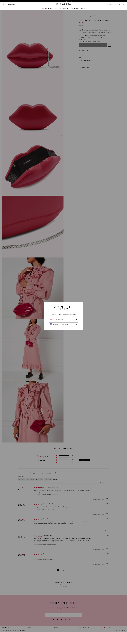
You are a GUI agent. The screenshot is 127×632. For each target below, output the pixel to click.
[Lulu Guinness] (64, 4)
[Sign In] (119, 4)
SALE (43, 8)
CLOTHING (76, 8)
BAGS (51, 8)
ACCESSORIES (65, 8)
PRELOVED (83, 8)
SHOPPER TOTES (57, 8)
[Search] (107, 4)
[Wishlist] (121, 4)
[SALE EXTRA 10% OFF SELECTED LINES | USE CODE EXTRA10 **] (63, 1)
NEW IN (47, 8)
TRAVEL (71, 8)
